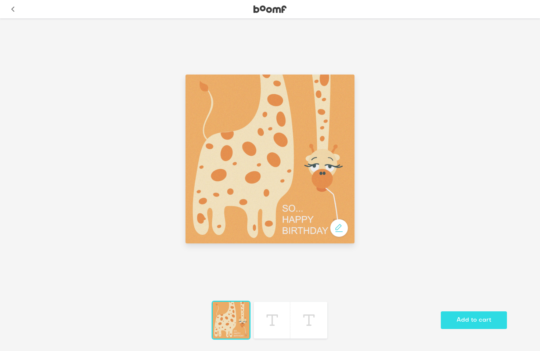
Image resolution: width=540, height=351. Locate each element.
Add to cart (474, 320)
